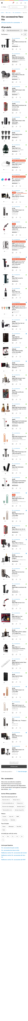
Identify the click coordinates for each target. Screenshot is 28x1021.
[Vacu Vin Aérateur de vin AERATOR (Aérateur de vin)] (14, 228)
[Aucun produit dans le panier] (25, 3)
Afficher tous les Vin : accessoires (10, 22)
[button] (26, 38)
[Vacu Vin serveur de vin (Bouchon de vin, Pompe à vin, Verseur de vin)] (14, 530)
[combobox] (3, 30)
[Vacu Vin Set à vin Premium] (14, 737)
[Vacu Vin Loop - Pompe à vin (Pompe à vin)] (14, 722)
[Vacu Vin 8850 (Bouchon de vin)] (14, 181)
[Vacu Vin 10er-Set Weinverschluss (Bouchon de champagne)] (14, 618)
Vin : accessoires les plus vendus (10, 848)
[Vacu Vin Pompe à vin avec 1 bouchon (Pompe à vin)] (14, 264)
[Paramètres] (13, 3)
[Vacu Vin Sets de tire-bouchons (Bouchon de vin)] (14, 574)
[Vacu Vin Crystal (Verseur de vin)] (14, 165)
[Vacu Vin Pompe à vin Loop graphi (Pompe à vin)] (14, 212)
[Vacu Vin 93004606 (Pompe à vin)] (14, 468)
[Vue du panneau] (21, 34)
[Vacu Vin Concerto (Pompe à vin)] (14, 279)
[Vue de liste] (25, 34)
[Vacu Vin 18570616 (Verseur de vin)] (14, 677)
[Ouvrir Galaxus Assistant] (21, 3)
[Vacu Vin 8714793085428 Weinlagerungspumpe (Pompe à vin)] (14, 423)
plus (10, 789)
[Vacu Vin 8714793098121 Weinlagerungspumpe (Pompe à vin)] (14, 483)
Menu (4, 7)
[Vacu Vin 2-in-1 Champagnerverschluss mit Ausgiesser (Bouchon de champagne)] (14, 649)
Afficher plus (14, 766)
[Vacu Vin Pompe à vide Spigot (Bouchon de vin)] (14, 92)
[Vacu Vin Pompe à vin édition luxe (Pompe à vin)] (14, 752)
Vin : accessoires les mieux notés (10, 850)
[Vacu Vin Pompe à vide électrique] (14, 122)
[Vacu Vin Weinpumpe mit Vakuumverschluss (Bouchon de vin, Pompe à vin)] (14, 438)
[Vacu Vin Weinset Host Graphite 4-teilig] (14, 380)
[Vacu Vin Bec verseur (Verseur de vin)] (14, 197)
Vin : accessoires (17, 12)
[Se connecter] (17, 3)
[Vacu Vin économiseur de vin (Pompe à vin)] (14, 44)
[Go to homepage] (2, 3)
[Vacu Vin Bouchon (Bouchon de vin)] (14, 136)
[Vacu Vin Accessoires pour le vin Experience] (14, 366)
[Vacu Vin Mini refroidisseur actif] (14, 338)
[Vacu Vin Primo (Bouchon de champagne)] (14, 150)
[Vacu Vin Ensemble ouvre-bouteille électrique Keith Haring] (14, 352)
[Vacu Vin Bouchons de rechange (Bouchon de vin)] (14, 76)
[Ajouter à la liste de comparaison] (13, 49)
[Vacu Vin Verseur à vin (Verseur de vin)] (14, 604)
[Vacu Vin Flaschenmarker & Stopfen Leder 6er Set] (14, 409)
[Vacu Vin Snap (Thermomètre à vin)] (14, 293)
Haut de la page (22, 771)
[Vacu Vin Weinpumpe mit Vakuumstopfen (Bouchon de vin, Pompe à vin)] (14, 454)
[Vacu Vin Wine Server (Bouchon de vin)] (14, 325)
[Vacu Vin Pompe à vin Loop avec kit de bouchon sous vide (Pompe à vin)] (14, 707)
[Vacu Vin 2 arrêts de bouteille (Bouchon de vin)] (14, 394)
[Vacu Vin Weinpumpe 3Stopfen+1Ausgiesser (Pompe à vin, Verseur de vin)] (14, 59)
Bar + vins (8, 12)
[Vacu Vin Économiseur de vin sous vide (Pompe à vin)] (14, 107)
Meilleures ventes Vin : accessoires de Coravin (14, 853)
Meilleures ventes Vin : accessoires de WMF (13, 859)
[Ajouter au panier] (20, 49)
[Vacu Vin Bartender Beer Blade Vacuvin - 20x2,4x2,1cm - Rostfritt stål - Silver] (14, 664)
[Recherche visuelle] (25, 7)
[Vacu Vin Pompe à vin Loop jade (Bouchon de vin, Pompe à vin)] (14, 499)
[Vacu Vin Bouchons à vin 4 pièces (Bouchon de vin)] (14, 309)
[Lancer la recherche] (10, 7)
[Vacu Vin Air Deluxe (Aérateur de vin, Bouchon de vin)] (14, 544)
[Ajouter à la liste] (16, 49)
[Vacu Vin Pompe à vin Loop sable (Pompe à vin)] (14, 516)
